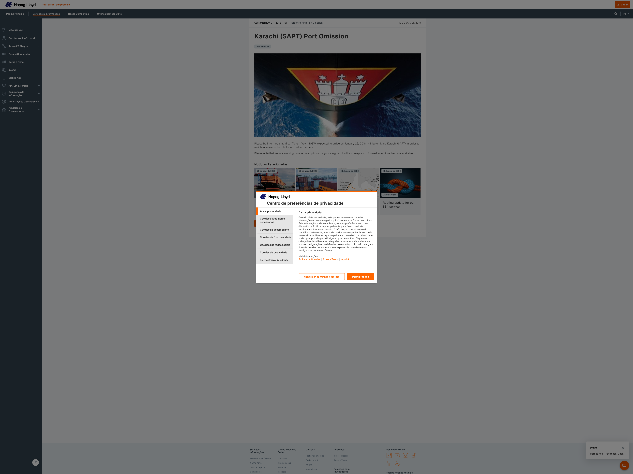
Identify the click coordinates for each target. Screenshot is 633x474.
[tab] (274, 211)
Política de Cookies (309, 259)
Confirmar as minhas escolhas (322, 276)
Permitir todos (360, 276)
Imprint (345, 259)
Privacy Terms (330, 259)
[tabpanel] (336, 237)
